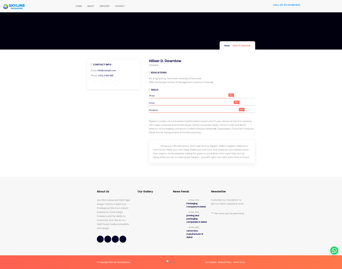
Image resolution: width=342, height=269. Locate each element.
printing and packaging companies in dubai (196, 218)
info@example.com (107, 70)
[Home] (14, 6)
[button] (334, 251)
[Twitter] (107, 239)
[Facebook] (100, 239)
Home (227, 45)
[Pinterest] (122, 239)
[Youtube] (115, 239)
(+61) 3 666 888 (105, 75)
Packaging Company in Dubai (196, 205)
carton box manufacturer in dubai (194, 234)
